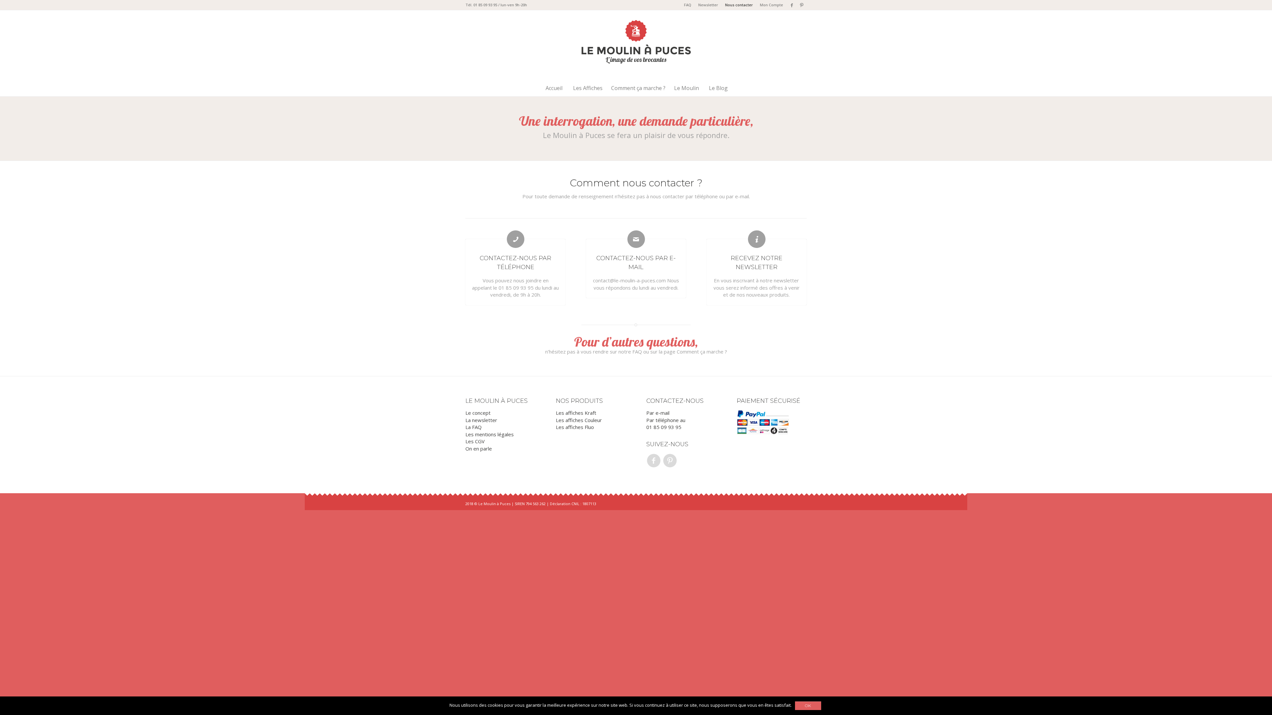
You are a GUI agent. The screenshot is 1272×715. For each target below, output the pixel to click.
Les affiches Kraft (576, 412)
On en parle (478, 448)
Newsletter (708, 4)
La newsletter (481, 420)
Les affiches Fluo (575, 427)
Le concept (478, 412)
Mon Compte (771, 4)
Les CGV (475, 441)
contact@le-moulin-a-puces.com (629, 280)
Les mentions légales (489, 434)
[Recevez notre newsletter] (757, 239)
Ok (808, 705)
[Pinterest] (802, 5)
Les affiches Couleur (579, 420)
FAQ (687, 4)
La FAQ (473, 427)
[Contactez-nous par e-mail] (636, 239)
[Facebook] (792, 5)
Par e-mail (657, 412)
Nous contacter (739, 4)
